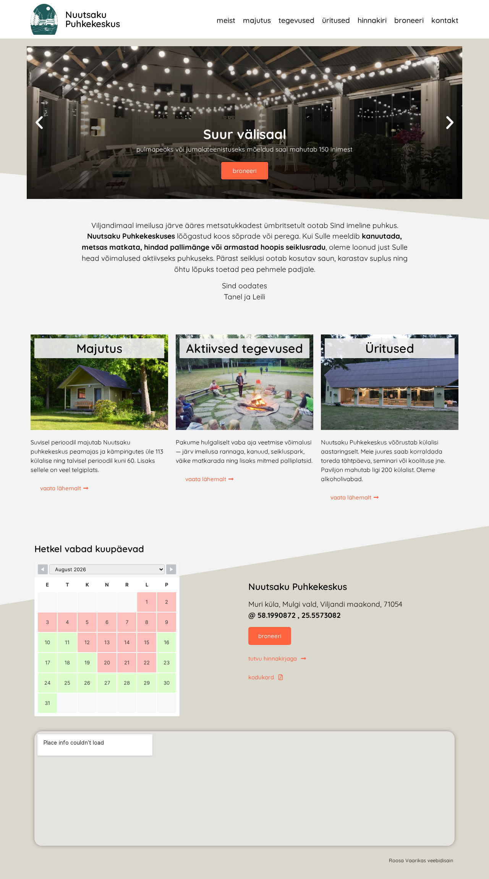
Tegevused (296, 20)
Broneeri (409, 20)
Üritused (336, 20)
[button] (39, 122)
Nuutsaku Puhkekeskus (92, 19)
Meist (226, 20)
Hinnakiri (372, 20)
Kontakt (444, 20)
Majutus (257, 20)
